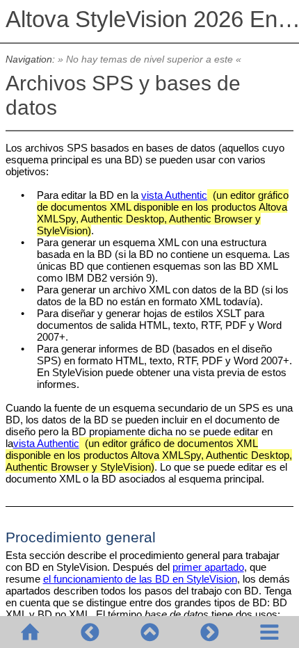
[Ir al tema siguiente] (209, 632)
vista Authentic (174, 195)
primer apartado (208, 567)
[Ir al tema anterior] (90, 632)
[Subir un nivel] (149, 632)
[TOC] (269, 632)
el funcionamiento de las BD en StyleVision (140, 579)
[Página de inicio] (30, 632)
